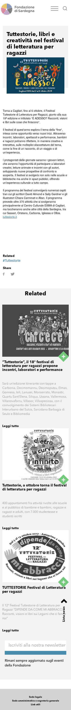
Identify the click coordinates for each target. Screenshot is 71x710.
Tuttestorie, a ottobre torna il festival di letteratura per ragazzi (34, 487)
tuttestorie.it (10, 217)
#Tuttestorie (11, 260)
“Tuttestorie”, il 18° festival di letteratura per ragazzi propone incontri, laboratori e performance (32, 366)
